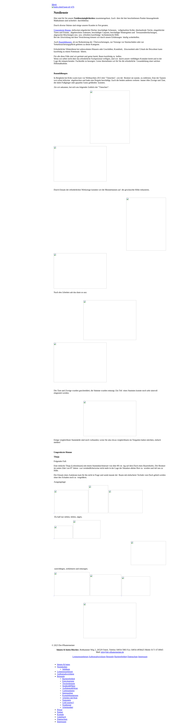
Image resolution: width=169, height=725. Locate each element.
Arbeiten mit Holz (69, 698)
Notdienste (66, 705)
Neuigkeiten (62, 667)
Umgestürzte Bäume (62, 30)
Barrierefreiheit (120, 657)
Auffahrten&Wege (70, 688)
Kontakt (60, 714)
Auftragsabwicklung (97, 657)
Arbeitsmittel (67, 707)
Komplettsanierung (70, 695)
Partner (60, 712)
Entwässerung (68, 681)
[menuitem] (112, 664)
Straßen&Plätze (68, 686)
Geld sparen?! (68, 702)
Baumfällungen (65, 42)
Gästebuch (61, 717)
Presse (59, 710)
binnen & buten (63, 664)
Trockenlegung (68, 683)
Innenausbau (67, 693)
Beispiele (110, 657)
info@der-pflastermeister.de (112, 652)
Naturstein (66, 700)
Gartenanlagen (68, 691)
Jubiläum (66, 669)
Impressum (142, 657)
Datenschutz (132, 657)
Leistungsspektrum (80, 657)
